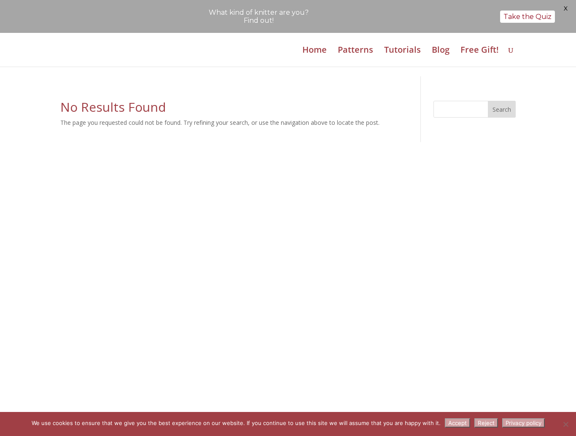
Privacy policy (523, 423)
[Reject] (565, 424)
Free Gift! (479, 51)
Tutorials (402, 51)
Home (314, 51)
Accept (457, 423)
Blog (440, 51)
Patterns (355, 51)
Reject (486, 423)
